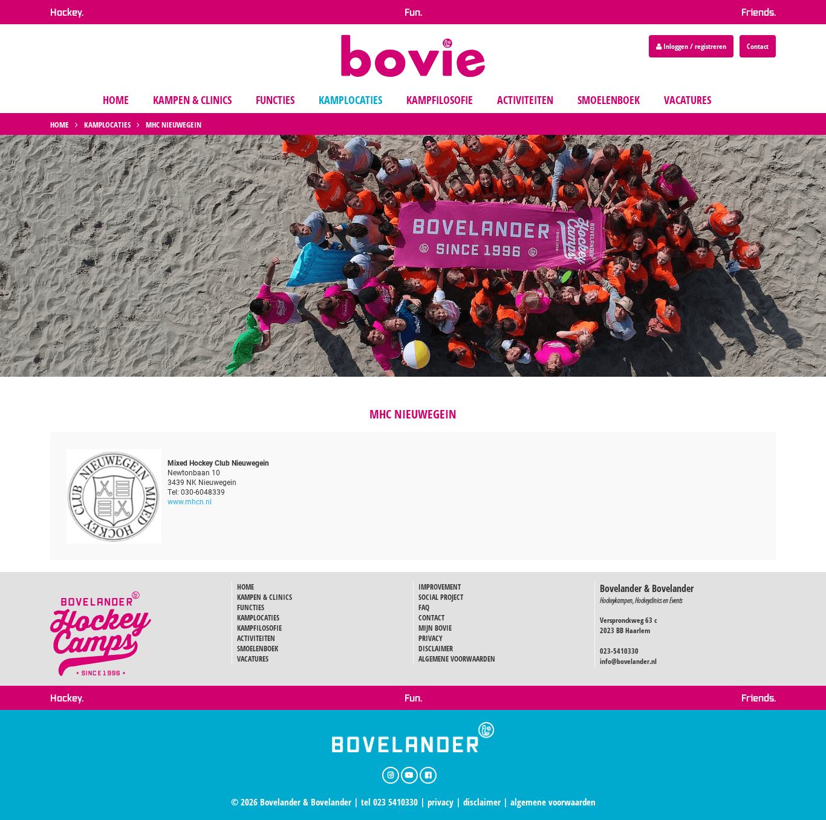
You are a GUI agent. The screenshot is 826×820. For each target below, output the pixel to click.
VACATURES (252, 659)
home (116, 100)
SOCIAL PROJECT (440, 597)
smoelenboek (608, 100)
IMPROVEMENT (439, 587)
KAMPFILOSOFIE (259, 628)
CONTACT (431, 618)
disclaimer (482, 802)
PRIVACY (430, 638)
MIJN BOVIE (435, 628)
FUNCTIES (250, 607)
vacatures (687, 100)
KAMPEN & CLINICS (264, 597)
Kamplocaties (107, 124)
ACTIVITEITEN (256, 638)
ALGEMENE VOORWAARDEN (456, 659)
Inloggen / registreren (694, 46)
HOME (245, 587)
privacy (441, 802)
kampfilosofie (439, 100)
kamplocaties (350, 100)
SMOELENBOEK (257, 648)
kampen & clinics (192, 100)
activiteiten (525, 100)
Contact (758, 46)
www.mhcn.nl (189, 501)
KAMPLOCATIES (258, 618)
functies (275, 100)
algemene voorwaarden (553, 802)
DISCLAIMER (435, 648)
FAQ (423, 607)
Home (59, 124)
